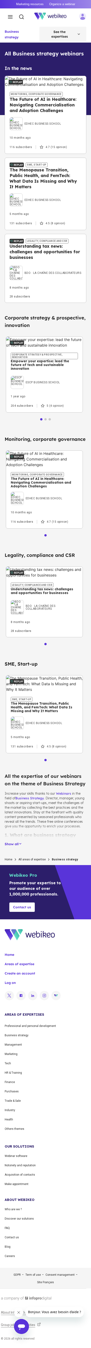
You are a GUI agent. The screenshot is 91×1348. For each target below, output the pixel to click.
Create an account (20, 973)
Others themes (14, 1129)
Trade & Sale (13, 1100)
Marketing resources (30, 4)
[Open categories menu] (10, 17)
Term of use (33, 1274)
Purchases (12, 1091)
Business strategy (16, 1035)
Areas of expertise (19, 964)
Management (13, 1044)
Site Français (45, 1282)
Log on (10, 983)
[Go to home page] (53, 17)
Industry (10, 1110)
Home (8, 859)
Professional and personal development (30, 1026)
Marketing (11, 1054)
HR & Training (13, 1072)
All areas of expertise (32, 859)
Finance (10, 1082)
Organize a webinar (62, 4)
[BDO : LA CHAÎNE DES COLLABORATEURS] (45, 267)
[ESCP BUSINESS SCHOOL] (35, 377)
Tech (8, 1063)
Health (9, 1119)
